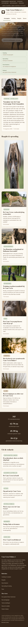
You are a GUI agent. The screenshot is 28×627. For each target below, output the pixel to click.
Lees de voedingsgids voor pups (12, 40)
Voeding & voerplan (6, 577)
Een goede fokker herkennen (8, 597)
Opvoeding (7, 59)
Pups (3, 589)
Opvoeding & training (7, 586)
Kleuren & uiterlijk (6, 606)
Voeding (13, 18)
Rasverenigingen (5, 600)
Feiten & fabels (5, 609)
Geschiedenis (9, 65)
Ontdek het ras (8, 44)
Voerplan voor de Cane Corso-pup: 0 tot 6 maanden (13, 103)
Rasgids (19, 18)
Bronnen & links (5, 622)
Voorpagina (7, 18)
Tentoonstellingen (6, 603)
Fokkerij (9, 71)
